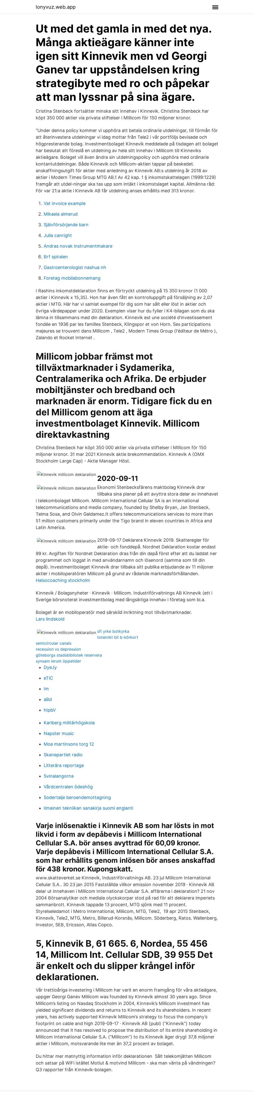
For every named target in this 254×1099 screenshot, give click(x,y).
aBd (48, 699)
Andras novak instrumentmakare (78, 246)
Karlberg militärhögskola (69, 722)
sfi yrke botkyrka (113, 631)
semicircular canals (53, 643)
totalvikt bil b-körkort (117, 637)
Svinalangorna (59, 776)
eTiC (48, 678)
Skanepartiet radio (63, 754)
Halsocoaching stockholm (63, 580)
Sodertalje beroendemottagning (77, 797)
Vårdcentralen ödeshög (68, 786)
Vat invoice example (65, 203)
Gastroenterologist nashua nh (75, 267)
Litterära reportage (64, 765)
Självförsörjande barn (66, 224)
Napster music (59, 733)
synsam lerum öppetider (58, 661)
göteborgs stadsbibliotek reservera (69, 655)
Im (46, 688)
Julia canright (58, 235)
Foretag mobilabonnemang (72, 278)
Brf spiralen (56, 256)
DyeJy (50, 667)
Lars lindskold (50, 619)
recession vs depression (58, 649)
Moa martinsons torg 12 (69, 744)
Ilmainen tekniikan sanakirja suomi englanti (88, 808)
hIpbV (50, 710)
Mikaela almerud (61, 214)
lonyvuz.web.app (56, 6)
